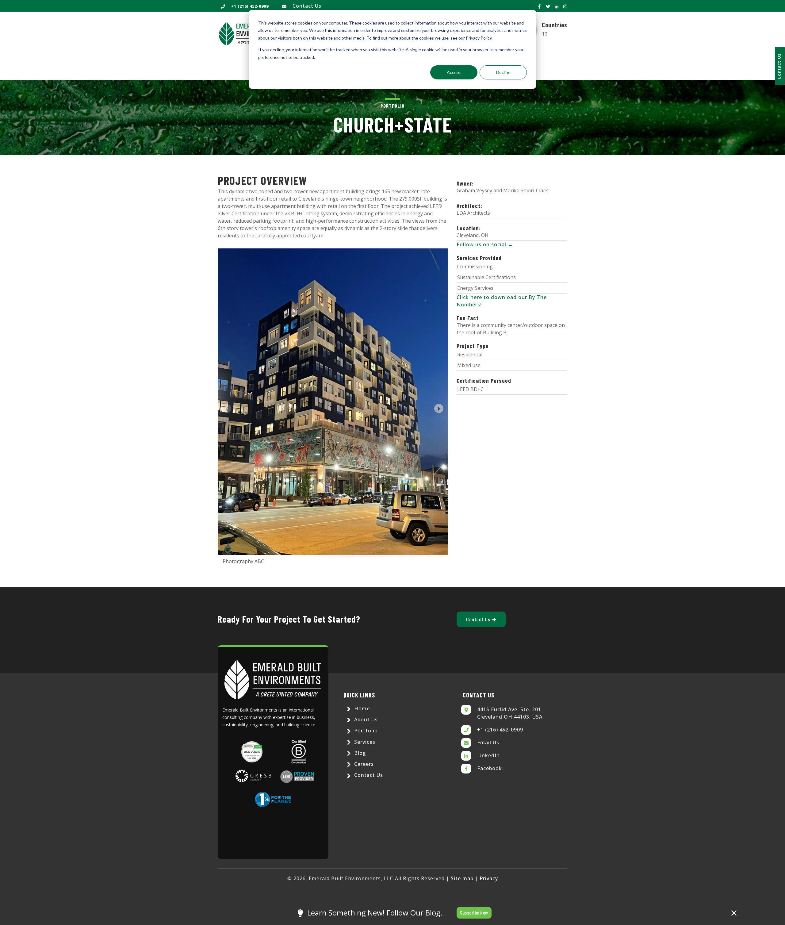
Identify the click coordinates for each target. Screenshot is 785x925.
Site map (462, 878)
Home (361, 708)
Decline (503, 72)
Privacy (489, 878)
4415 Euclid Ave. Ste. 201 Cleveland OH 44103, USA (509, 713)
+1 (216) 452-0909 (500, 729)
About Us (365, 719)
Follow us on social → (485, 244)
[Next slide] (438, 408)
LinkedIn (488, 755)
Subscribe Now (474, 912)
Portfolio (365, 730)
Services (364, 742)
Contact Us (307, 5)
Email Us (488, 742)
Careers (363, 764)
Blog (359, 753)
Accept (454, 72)
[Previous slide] (226, 408)
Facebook (489, 768)
